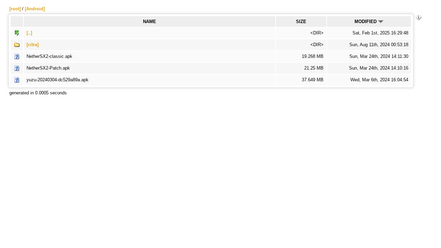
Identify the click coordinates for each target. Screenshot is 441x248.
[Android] (35, 8)
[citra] (33, 44)
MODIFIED (366, 21)
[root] (15, 8)
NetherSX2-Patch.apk (48, 68)
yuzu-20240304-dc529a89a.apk (58, 79)
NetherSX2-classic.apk (49, 56)
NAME (149, 21)
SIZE (301, 21)
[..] (29, 32)
